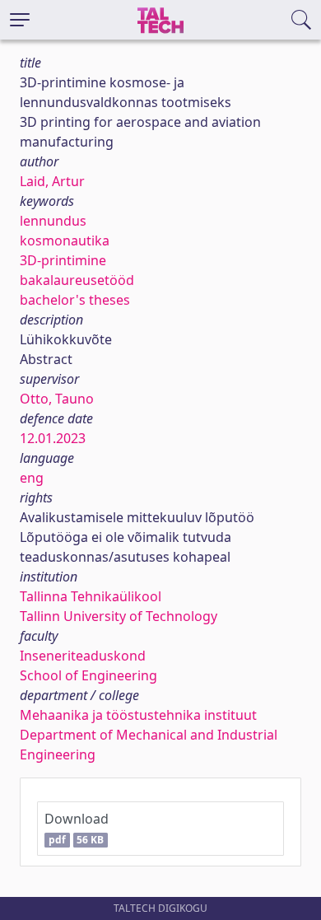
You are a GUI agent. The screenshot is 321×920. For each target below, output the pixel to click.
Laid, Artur (52, 181)
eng (32, 478)
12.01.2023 (53, 438)
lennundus (53, 221)
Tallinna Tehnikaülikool (90, 596)
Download (76, 828)
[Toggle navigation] (20, 20)
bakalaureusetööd (77, 280)
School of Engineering (88, 675)
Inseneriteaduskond (83, 656)
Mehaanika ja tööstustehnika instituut (138, 715)
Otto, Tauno (57, 399)
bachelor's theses (75, 300)
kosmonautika (64, 240)
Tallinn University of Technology (118, 616)
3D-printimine (63, 260)
